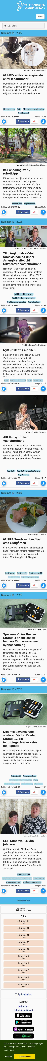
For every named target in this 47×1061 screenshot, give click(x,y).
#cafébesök (22, 573)
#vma (7, 380)
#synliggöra (23, 475)
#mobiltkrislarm (18, 380)
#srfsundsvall (35, 573)
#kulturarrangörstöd (16, 302)
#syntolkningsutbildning (28, 471)
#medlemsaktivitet (30, 577)
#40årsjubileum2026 (32, 882)
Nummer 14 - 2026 (11, 32)
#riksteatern (34, 302)
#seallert (38, 380)
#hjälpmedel (23, 113)
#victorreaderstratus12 (21, 780)
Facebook (24, 121)
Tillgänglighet (23, 994)
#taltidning (27, 784)
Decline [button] (8, 1056)
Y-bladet (23, 1006)
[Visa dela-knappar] (34, 121)
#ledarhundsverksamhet (33, 109)
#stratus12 (16, 776)
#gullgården (14, 577)
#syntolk (11, 471)
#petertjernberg (13, 882)
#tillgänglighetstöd (23, 294)
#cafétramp (10, 573)
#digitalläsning (12, 784)
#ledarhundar (9, 109)
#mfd (19, 109)
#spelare (39, 784)
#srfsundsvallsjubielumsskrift (17, 878)
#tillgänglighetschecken (23, 298)
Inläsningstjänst (23, 1010)
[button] (23, 1015)
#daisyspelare (29, 776)
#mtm (36, 780)
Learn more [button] (9, 1050)
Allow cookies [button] (25, 1056)
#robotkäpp (17, 204)
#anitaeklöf (39, 878)
